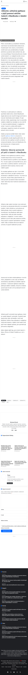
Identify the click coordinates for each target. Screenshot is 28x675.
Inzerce (13, 673)
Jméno (2, 512)
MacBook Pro (22, 402)
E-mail (2, 518)
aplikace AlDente (10, 138)
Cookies (25, 673)
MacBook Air (15, 402)
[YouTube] (16, 434)
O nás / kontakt (8, 673)
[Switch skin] (1, 2)
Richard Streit (5, 23)
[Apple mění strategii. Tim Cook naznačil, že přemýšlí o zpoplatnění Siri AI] (21, 459)
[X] (14, 434)
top (7, 404)
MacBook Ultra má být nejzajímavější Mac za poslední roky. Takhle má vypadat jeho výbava (6, 451)
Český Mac (24, 667)
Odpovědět (10, 486)
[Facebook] (12, 434)
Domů (3, 7)
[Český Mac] (14, 2)
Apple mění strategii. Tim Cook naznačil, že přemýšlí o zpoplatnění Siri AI (20, 466)
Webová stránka (4, 523)
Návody (7, 7)
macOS (3, 404)
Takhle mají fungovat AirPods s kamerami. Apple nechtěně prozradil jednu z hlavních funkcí (21, 451)
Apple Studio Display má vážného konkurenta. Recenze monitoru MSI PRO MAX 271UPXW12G (7, 466)
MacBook (9, 402)
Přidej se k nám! (19, 673)
